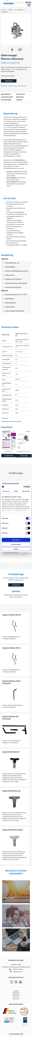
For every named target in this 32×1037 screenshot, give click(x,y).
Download (9, 455)
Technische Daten (7, 97)
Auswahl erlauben (16, 544)
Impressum (16, 996)
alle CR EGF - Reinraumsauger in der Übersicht (13, 86)
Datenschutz (16, 998)
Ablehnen (16, 549)
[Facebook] (11, 982)
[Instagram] (16, 982)
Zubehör (19, 100)
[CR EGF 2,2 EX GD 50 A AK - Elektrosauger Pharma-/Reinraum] (16, 29)
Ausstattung (20, 94)
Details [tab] (16, 491)
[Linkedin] (20, 982)
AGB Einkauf (16, 994)
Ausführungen (6, 100)
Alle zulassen (16, 540)
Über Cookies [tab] (26, 491)
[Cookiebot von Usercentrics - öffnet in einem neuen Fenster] (23, 487)
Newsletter (16, 991)
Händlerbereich (19, 2)
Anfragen (9, 81)
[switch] (28, 523)
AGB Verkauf (16, 992)
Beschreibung (6, 94)
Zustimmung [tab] (5, 491)
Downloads (20, 97)
